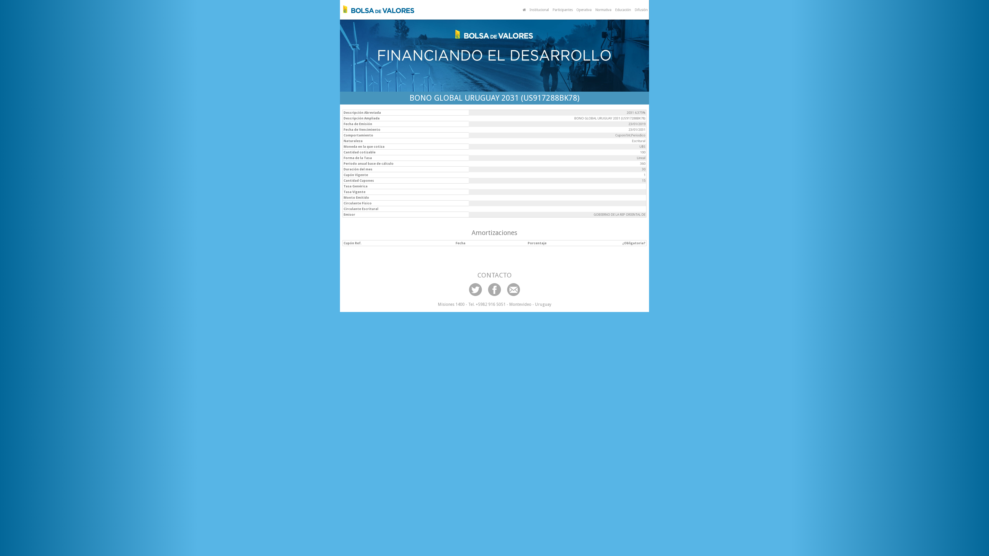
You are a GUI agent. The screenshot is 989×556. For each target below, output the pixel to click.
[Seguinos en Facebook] (494, 289)
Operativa (584, 10)
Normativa (603, 10)
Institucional (539, 10)
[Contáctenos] (513, 289)
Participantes (562, 10)
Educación (623, 10)
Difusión (641, 10)
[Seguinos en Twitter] (475, 289)
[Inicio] (377, 9)
